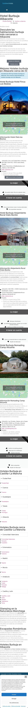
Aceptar (14, 694)
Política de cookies (6, 706)
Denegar (14, 698)
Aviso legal (23, 706)
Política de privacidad (15, 706)
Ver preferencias (14, 702)
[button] (26, 676)
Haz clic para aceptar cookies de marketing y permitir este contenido (14, 124)
